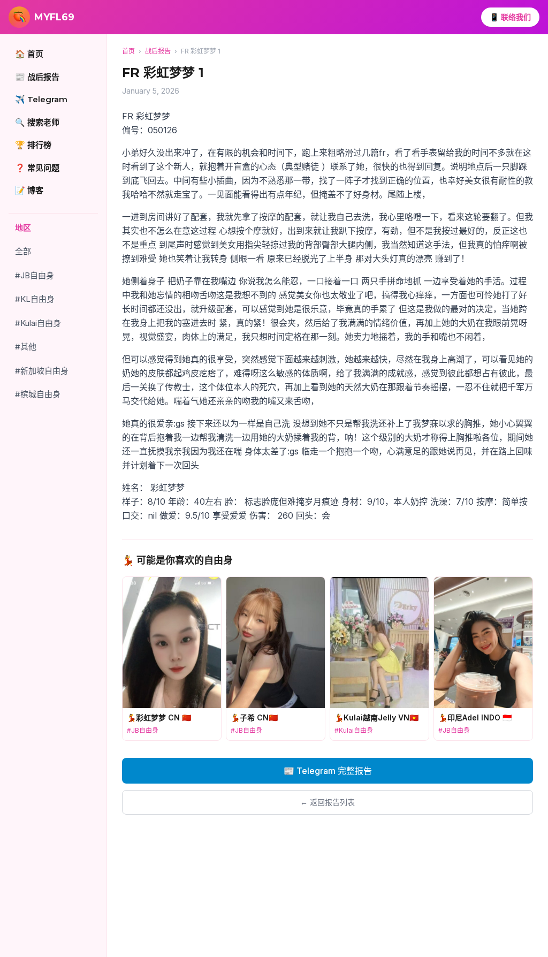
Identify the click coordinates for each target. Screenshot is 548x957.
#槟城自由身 (37, 394)
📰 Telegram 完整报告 (328, 770)
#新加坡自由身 (41, 371)
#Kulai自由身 (38, 323)
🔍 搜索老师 (37, 122)
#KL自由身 (35, 299)
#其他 (25, 346)
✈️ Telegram (41, 99)
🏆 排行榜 (33, 145)
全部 (23, 251)
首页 (128, 51)
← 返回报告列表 (327, 802)
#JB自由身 (34, 275)
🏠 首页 (29, 54)
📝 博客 (29, 190)
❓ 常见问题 (37, 168)
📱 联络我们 (510, 16)
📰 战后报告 (37, 77)
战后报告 (158, 51)
